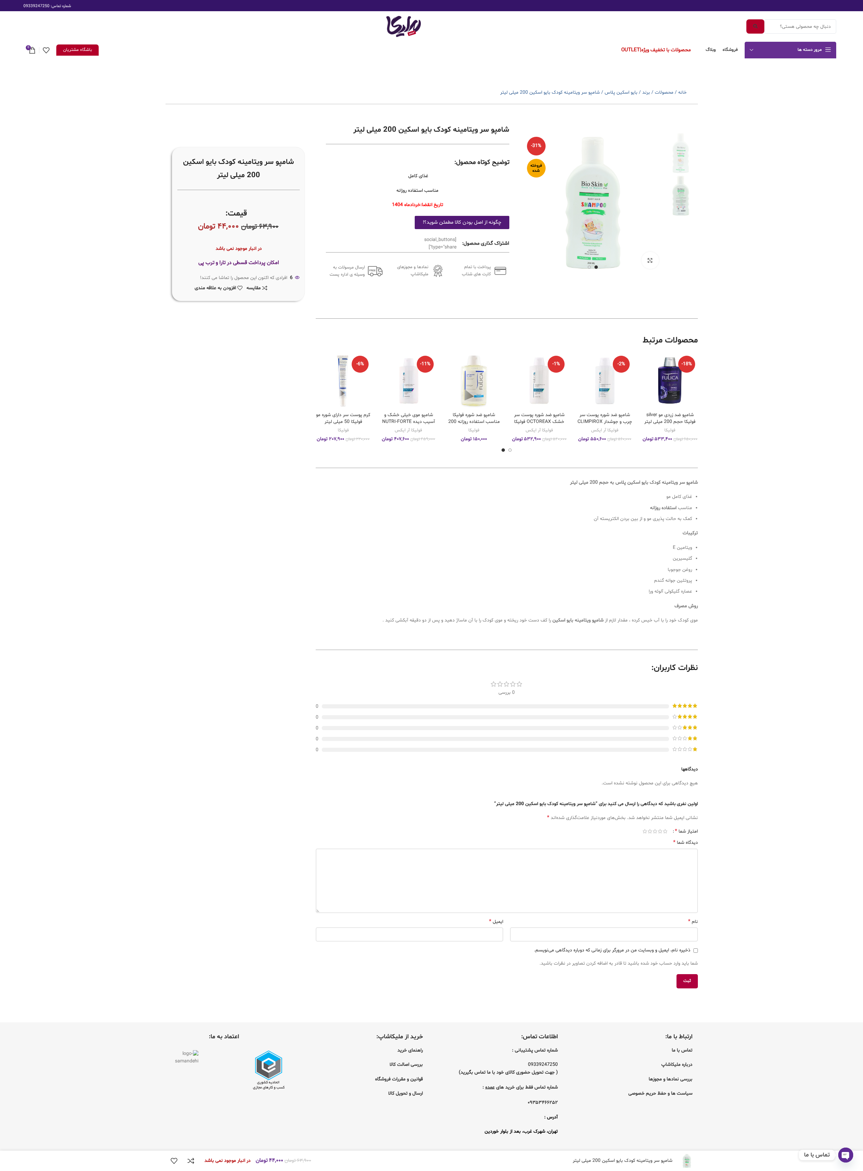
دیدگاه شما (685, 842)
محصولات (664, 92)
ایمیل (496, 921)
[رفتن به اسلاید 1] (596, 267)
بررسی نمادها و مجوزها (670, 1079)
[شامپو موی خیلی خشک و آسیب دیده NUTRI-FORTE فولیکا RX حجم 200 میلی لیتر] (408, 381)
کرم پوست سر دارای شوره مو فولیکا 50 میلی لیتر (343, 418)
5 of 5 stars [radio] (644, 831)
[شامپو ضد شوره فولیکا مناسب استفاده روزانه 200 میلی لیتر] (474, 381)
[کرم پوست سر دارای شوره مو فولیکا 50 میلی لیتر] (343, 381)
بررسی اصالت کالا (406, 1064)
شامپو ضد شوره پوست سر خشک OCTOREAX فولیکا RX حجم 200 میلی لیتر (539, 421)
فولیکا (669, 430)
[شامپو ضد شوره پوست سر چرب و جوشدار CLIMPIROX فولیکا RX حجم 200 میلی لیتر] (604, 381)
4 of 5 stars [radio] (649, 831)
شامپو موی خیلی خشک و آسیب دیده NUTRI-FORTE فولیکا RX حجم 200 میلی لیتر (408, 425)
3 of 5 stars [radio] (655, 831)
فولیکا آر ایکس (605, 430)
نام (693, 921)
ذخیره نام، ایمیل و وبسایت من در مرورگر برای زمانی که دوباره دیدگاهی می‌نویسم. (612, 950)
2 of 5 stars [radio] (660, 831)
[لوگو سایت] (403, 26)
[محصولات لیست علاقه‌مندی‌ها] (46, 50)
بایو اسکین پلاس (621, 92)
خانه (682, 92)
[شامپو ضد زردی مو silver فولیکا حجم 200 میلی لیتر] (670, 381)
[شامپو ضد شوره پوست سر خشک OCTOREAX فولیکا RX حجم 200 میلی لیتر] (539, 381)
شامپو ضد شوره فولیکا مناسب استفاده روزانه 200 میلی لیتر (474, 421)
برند (646, 92)
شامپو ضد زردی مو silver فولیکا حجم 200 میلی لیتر (669, 418)
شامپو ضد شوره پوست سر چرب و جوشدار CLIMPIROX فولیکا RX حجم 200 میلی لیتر (604, 425)
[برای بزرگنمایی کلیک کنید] (650, 260)
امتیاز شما (686, 831)
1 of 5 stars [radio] (665, 831)
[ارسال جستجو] (755, 26)
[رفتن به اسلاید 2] (589, 267)
